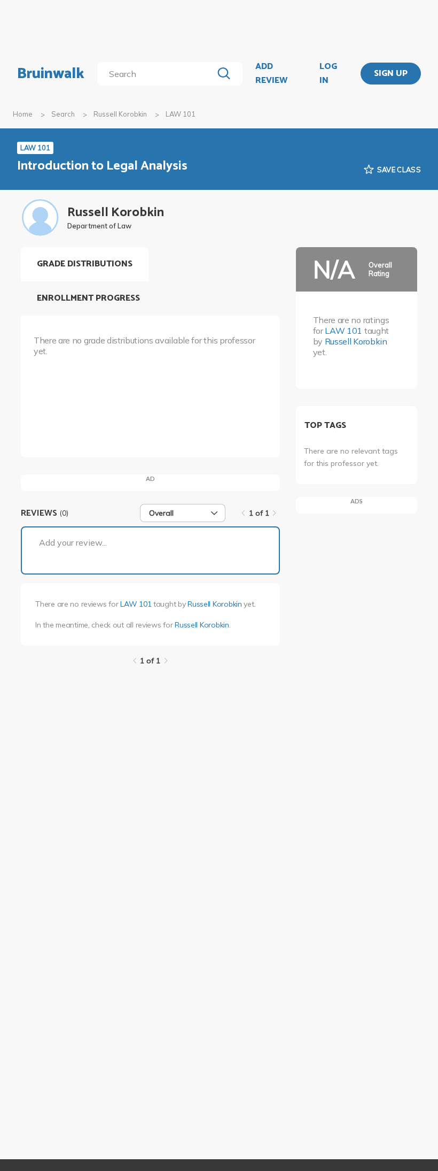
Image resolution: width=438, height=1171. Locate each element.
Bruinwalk (50, 74)
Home (23, 114)
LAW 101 (135, 604)
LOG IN (328, 73)
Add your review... (73, 542)
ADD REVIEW (271, 73)
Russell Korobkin (120, 114)
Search (63, 114)
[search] (157, 74)
